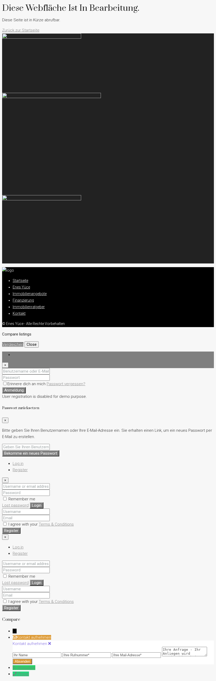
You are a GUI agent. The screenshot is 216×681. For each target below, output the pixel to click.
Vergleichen (12, 344)
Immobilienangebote (30, 294)
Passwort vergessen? (66, 384)
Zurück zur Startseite (21, 30)
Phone (23, 674)
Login (36, 505)
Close (32, 344)
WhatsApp (26, 667)
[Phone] (15, 674)
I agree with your (40, 524)
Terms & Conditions (56, 524)
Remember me (21, 499)
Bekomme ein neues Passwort (30, 453)
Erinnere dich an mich (27, 384)
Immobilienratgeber (29, 307)
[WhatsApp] (15, 667)
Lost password (15, 505)
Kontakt (19, 313)
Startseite (20, 280)
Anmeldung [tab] (23, 354)
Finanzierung (23, 300)
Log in (18, 463)
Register (20, 469)
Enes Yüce (21, 287)
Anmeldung (14, 390)
